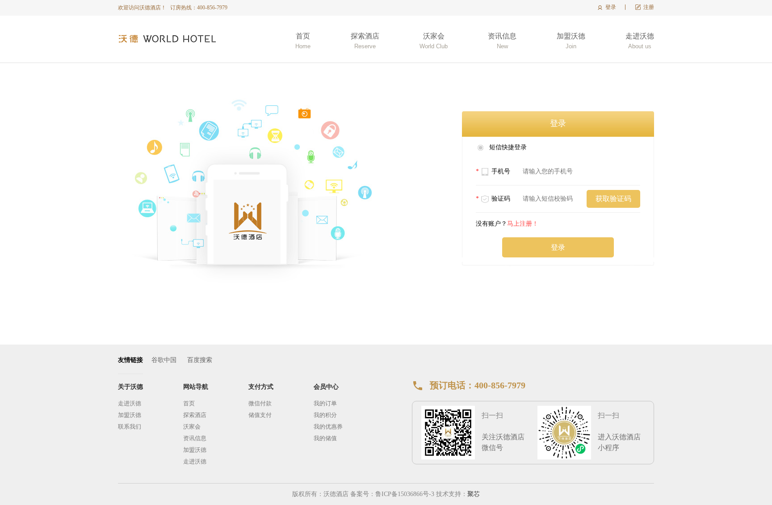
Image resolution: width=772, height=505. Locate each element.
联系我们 (129, 426)
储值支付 (260, 415)
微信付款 (260, 403)
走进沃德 (639, 41)
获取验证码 (613, 198)
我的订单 (325, 403)
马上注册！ (522, 223)
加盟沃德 (571, 41)
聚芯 (473, 494)
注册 (648, 7)
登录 (610, 7)
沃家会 (434, 41)
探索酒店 (365, 41)
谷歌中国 (163, 360)
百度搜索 (199, 360)
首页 (302, 41)
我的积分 (325, 415)
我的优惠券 (328, 426)
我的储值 (325, 438)
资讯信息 (502, 41)
